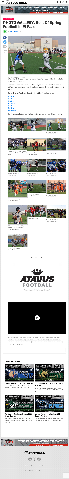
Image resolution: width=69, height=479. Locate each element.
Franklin (11, 106)
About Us (33, 466)
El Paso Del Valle (31, 340)
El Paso (11, 340)
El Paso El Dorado (14, 342)
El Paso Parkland (37, 342)
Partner (27, 466)
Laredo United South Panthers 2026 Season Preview (48, 415)
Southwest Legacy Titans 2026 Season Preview (49, 384)
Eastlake (11, 101)
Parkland (11, 108)
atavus (29, 337)
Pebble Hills (12, 110)
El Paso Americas (20, 340)
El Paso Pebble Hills (49, 342)
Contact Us (41, 466)
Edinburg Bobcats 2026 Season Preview (19, 383)
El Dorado (58, 337)
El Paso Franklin (25, 342)
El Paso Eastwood (55, 340)
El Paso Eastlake (43, 340)
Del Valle (11, 99)
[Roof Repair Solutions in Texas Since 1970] (34, 13)
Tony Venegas (13, 31)
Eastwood (11, 103)
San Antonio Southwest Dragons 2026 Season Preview (18, 415)
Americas (11, 96)
